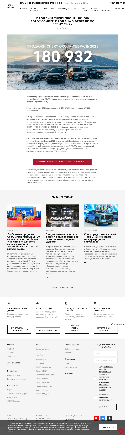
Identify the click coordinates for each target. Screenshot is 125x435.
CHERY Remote (42, 379)
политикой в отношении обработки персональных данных (105, 385)
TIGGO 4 (39, 119)
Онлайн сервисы (94, 9)
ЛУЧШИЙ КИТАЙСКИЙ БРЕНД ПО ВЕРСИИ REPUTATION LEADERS (60, 162)
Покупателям (48, 9)
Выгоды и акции (43, 349)
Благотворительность (45, 375)
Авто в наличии (34, 9)
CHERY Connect (13, 401)
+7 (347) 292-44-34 (75, 416)
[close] (123, 324)
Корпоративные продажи (103, 329)
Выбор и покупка (14, 375)
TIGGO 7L (11, 353)
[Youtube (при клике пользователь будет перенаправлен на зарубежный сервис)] (96, 418)
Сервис (10, 390)
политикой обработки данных (43, 423)
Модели (23, 9)
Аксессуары (41, 360)
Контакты (119, 9)
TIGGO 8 (54, 127)
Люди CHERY (41, 371)
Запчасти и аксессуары (17, 394)
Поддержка (12, 397)
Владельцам (63, 9)
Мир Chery (84, 9)
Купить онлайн (45, 330)
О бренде (40, 363)
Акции (75, 9)
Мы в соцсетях (71, 367)
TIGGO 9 (10, 349)
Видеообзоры (42, 390)
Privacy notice (118, 324)
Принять (106, 427)
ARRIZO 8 (11, 357)
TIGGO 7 (45, 127)
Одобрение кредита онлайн (74, 328)
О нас (67, 363)
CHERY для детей (43, 394)
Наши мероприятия (44, 386)
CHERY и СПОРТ (42, 382)
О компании (106, 9)
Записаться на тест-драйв (17, 329)
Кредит (68, 353)
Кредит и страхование (16, 379)
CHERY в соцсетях (43, 367)
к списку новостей (60, 288)
